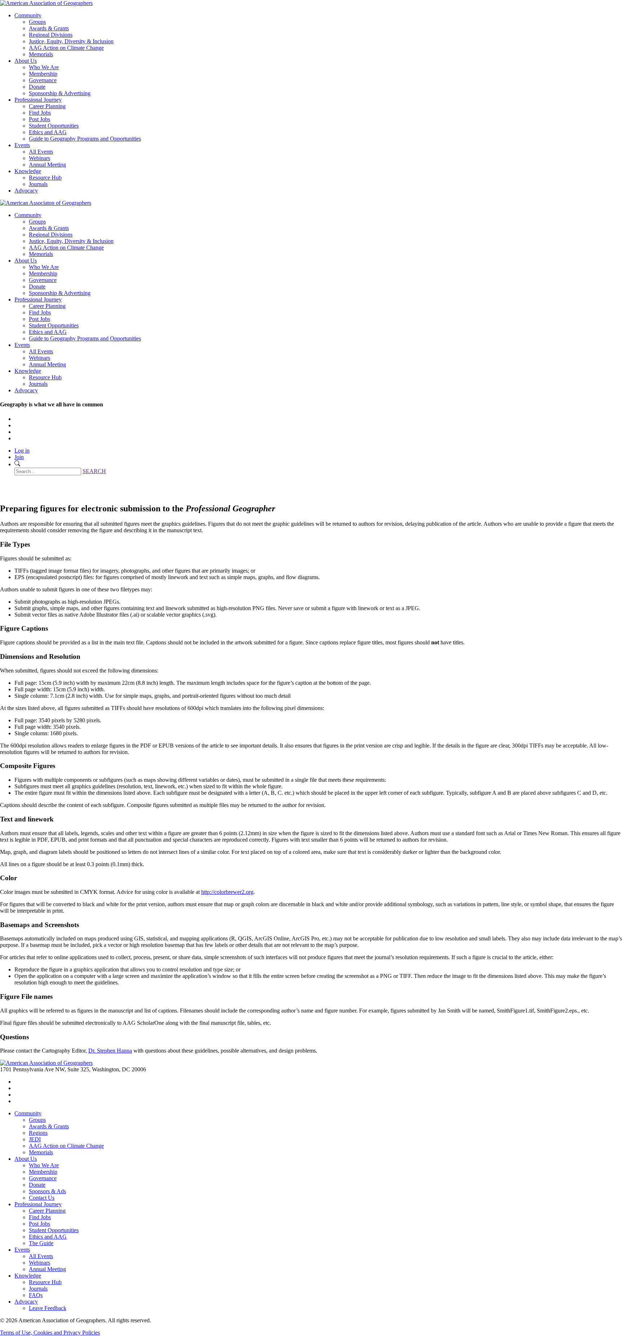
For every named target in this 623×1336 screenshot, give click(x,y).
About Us (25, 61)
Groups (37, 22)
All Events (41, 152)
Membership (43, 74)
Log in (22, 450)
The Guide (41, 1243)
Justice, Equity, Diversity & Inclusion (71, 41)
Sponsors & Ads (47, 1191)
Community (27, 15)
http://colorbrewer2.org (227, 892)
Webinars (39, 158)
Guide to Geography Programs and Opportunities (85, 139)
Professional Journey (38, 100)
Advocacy (26, 191)
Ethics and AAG (48, 132)
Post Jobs (39, 119)
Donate (37, 87)
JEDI (35, 1139)
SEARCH (94, 471)
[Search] (17, 464)
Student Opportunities (54, 126)
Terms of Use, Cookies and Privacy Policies (50, 1333)
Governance (43, 80)
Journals (38, 184)
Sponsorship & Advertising (59, 93)
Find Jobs (40, 113)
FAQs (36, 1295)
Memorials (41, 54)
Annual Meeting (47, 165)
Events (22, 145)
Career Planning (47, 106)
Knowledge (27, 171)
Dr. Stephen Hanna (110, 1051)
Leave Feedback (47, 1308)
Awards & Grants (49, 28)
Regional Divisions (50, 35)
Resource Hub (45, 178)
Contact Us (41, 1198)
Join (19, 457)
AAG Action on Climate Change (66, 48)
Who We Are (44, 67)
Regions (38, 1133)
